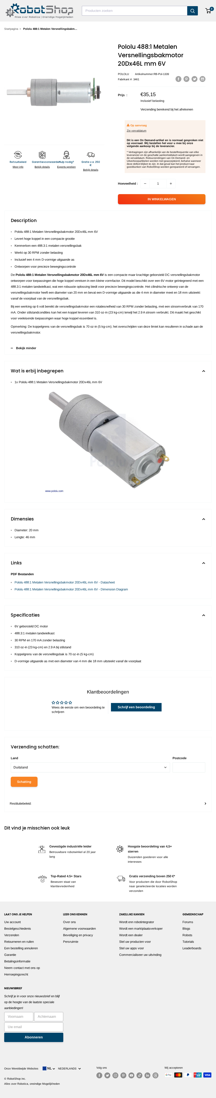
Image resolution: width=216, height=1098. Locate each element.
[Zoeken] (192, 10)
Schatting (24, 781)
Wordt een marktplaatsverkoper (141, 928)
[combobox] (134, 11)
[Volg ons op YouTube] (131, 1075)
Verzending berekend (155, 109)
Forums (187, 922)
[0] (208, 10)
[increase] (170, 183)
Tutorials (188, 941)
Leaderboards (191, 948)
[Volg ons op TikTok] (139, 1075)
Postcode (179, 758)
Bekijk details (42, 166)
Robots (187, 935)
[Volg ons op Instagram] (115, 1075)
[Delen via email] (202, 79)
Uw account (12, 922)
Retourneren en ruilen (19, 941)
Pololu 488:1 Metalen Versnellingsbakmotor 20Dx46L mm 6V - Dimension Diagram (71, 589)
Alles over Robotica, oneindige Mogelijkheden (32, 1083)
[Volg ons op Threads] (155, 1075)
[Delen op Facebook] (178, 79)
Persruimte (70, 941)
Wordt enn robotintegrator (136, 922)
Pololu (123, 74)
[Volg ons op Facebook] (99, 1075)
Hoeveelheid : (128, 183)
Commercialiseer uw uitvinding (140, 954)
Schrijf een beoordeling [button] (136, 707)
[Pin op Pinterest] (186, 79)
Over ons (69, 922)
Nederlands (68, 1068)
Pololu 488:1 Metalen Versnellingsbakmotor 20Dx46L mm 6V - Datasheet (65, 582)
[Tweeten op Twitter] (194, 79)
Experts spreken (66, 166)
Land (14, 758)
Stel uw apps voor (131, 948)
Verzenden (11, 935)
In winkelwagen (162, 199)
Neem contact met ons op (22, 968)
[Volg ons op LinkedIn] (147, 1075)
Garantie (10, 954)
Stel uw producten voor (135, 941)
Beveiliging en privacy (78, 935)
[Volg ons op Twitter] (107, 1075)
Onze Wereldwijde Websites (21, 1068)
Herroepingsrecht (16, 974)
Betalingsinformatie (17, 961)
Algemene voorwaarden (79, 928)
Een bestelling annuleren (21, 948)
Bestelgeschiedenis (17, 928)
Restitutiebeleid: (20, 803)
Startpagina (11, 28)
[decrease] (145, 183)
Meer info (18, 166)
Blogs (186, 928)
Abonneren (34, 1037)
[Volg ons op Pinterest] (123, 1075)
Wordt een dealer (131, 935)
